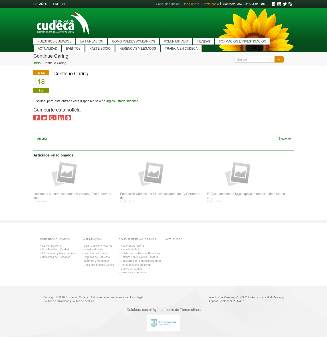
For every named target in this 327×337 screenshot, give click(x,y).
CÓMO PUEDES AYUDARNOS (133, 41)
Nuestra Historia (93, 249)
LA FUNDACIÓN (91, 41)
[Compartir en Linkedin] (61, 118)
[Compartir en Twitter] (44, 118)
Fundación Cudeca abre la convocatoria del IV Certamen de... (160, 195)
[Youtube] (279, 4)
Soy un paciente (52, 245)
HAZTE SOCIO (100, 48)
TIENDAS (203, 41)
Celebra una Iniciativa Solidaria (140, 257)
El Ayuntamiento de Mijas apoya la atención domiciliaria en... (246, 195)
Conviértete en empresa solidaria (141, 260)
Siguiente (286, 138)
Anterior (40, 138)
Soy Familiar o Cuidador (56, 249)
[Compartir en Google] (52, 118)
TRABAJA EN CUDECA (181, 48)
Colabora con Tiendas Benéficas (140, 253)
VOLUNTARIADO (176, 41)
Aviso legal (136, 297)
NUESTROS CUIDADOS (54, 41)
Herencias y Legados (133, 272)
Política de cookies (82, 301)
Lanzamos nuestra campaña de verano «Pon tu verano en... (72, 195)
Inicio (37, 63)
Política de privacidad (56, 301)
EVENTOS (73, 48)
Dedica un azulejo (132, 268)
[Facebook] (273, 4)
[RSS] (290, 4)
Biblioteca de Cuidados (56, 257)
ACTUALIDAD (47, 48)
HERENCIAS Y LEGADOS (137, 48)
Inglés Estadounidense (122, 101)
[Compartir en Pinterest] (68, 118)
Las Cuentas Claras (96, 253)
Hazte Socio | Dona (132, 245)
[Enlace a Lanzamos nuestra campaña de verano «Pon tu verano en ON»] (75, 173)
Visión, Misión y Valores (98, 245)
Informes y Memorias (96, 260)
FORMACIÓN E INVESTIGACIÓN (242, 41)
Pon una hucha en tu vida (136, 264)
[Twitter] (285, 4)
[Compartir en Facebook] (36, 118)
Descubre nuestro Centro (99, 264)
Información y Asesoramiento (59, 253)
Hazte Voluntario (131, 249)
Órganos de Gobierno (97, 257)
